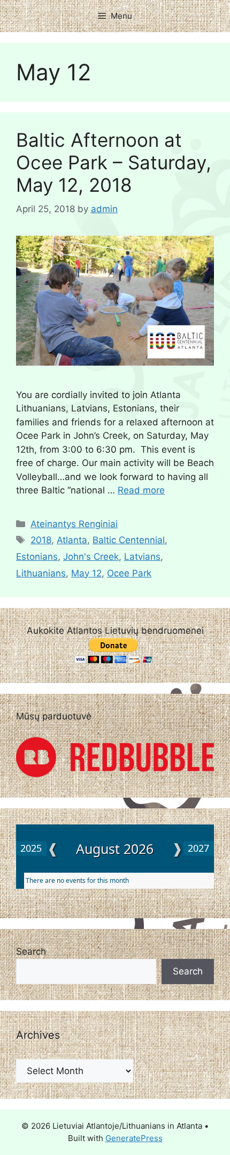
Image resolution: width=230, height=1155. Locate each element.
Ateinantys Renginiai (74, 524)
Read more (141, 490)
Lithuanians (41, 573)
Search (31, 951)
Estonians (37, 556)
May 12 (86, 573)
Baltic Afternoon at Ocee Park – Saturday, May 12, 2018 (113, 162)
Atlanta (72, 540)
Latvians (142, 556)
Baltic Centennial (129, 540)
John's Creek (91, 556)
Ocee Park (129, 573)
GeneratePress (134, 1138)
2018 (40, 540)
